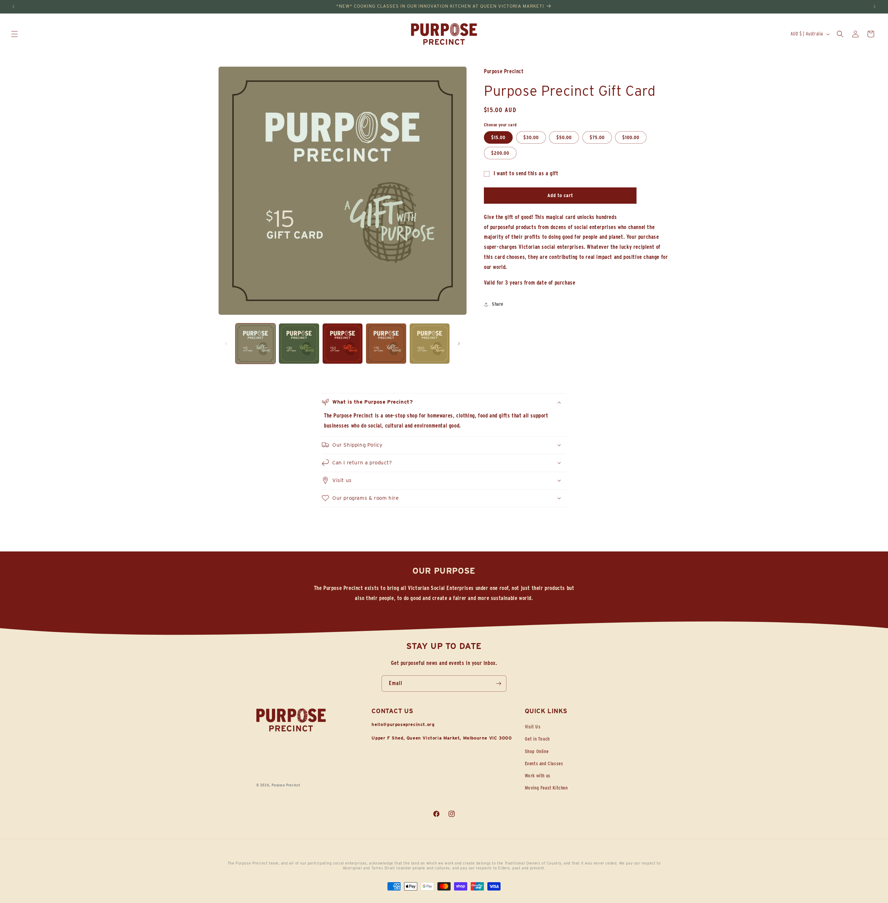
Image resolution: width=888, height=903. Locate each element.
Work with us (537, 775)
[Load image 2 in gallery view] (299, 343)
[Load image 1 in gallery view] (255, 343)
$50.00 (564, 138)
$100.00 (630, 138)
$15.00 (498, 138)
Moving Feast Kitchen (546, 788)
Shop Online (537, 751)
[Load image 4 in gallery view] (386, 343)
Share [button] (497, 304)
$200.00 (500, 153)
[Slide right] (459, 343)
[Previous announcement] (13, 6)
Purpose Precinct (286, 785)
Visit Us (533, 726)
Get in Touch (537, 739)
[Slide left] (226, 343)
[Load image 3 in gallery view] (342, 343)
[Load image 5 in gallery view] (430, 343)
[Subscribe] (498, 683)
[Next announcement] (874, 6)
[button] (14, 34)
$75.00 (597, 138)
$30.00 (531, 138)
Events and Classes (544, 763)
